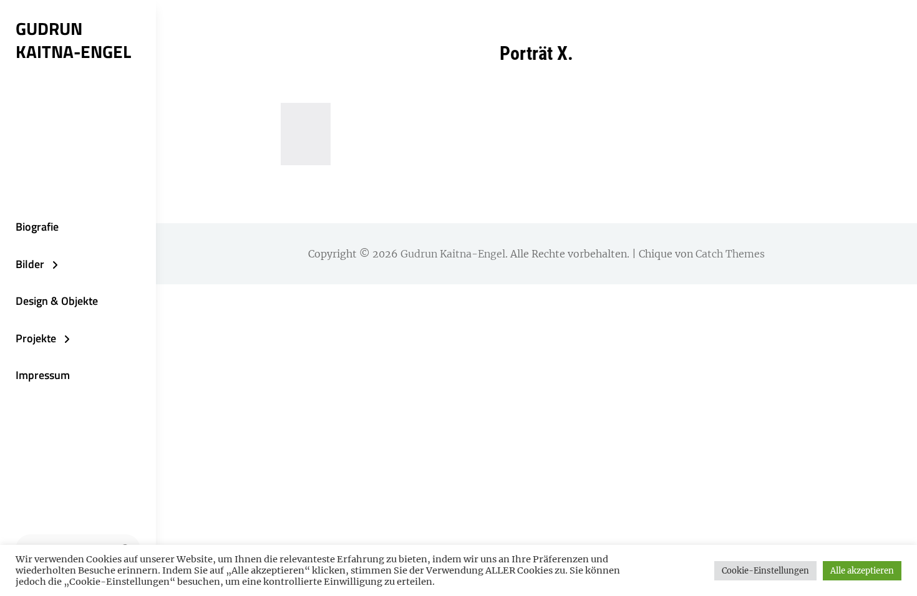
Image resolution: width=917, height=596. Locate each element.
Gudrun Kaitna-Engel (73, 40)
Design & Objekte (57, 300)
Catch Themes (730, 254)
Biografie (37, 226)
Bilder (30, 264)
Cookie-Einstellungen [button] (765, 570)
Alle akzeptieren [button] (862, 570)
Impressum (43, 375)
